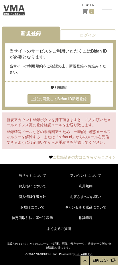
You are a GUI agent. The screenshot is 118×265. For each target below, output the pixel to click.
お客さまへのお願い (85, 196)
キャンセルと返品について (85, 206)
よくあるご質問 (59, 228)
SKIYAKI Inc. (84, 254)
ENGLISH (102, 260)
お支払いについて (32, 185)
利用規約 (60, 87)
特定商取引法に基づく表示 (32, 217)
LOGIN (88, 5)
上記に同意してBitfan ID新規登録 (59, 98)
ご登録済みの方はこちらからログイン (84, 157)
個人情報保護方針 (32, 196)
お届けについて (32, 206)
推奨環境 (86, 217)
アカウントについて (85, 175)
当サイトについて (32, 175)
